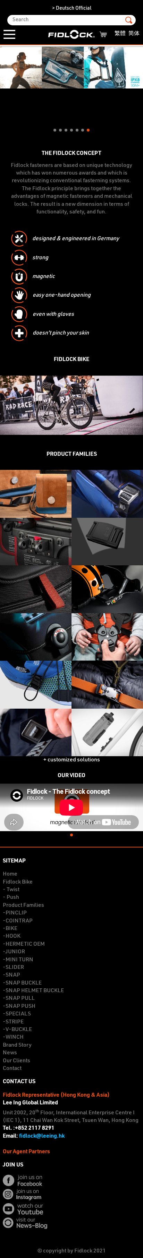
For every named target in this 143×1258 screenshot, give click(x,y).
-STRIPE (13, 1022)
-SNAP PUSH (19, 1006)
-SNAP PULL (19, 998)
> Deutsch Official (71, 8)
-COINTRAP (18, 921)
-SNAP (11, 975)
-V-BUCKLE (17, 1029)
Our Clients (16, 1061)
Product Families (23, 905)
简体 (134, 33)
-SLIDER (13, 967)
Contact (12, 1068)
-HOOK (11, 936)
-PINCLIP (15, 913)
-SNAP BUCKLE (22, 983)
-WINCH (13, 1037)
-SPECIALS (17, 1014)
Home (10, 874)
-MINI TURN (18, 960)
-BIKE (10, 928)
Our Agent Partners (26, 1152)
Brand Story (17, 1045)
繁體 (120, 33)
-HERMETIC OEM (24, 944)
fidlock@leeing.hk (42, 1136)
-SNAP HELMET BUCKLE (33, 991)
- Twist (11, 890)
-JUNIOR (14, 952)
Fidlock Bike (18, 882)
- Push (11, 897)
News (10, 1053)
